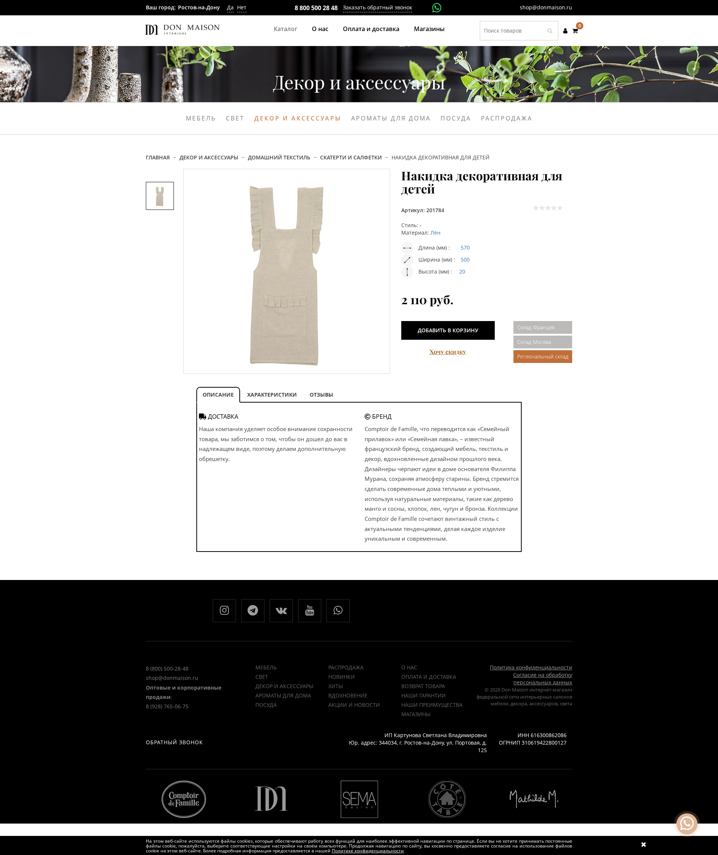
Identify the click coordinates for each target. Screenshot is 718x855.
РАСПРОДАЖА (345, 667)
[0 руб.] (575, 31)
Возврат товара (423, 686)
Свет (235, 118)
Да (230, 7)
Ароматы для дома (391, 118)
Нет (241, 7)
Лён (435, 232)
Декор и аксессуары (297, 118)
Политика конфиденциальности (531, 667)
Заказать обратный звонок (377, 7)
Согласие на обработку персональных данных (542, 678)
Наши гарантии (423, 695)
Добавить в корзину (448, 330)
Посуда (456, 118)
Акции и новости (354, 704)
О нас (320, 29)
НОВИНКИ (341, 676)
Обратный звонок (174, 742)
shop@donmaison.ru (546, 7)
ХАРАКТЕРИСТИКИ (272, 394)
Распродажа (507, 118)
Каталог (285, 29)
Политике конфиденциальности (368, 851)
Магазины (429, 29)
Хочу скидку (448, 351)
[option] (160, 196)
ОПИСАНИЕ (218, 394)
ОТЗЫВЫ (321, 394)
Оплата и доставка (371, 29)
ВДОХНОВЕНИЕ (348, 695)
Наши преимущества (432, 704)
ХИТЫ (335, 686)
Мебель (201, 118)
